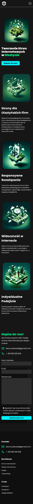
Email (3, 368)
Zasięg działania (7, 493)
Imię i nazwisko (7, 360)
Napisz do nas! (11, 63)
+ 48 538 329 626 (13, 353)
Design (3, 470)
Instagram (5, 490)
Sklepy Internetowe (8, 467)
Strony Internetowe (8, 464)
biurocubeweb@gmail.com (18, 348)
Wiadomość (6, 377)
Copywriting (5, 474)
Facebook (5, 486)
